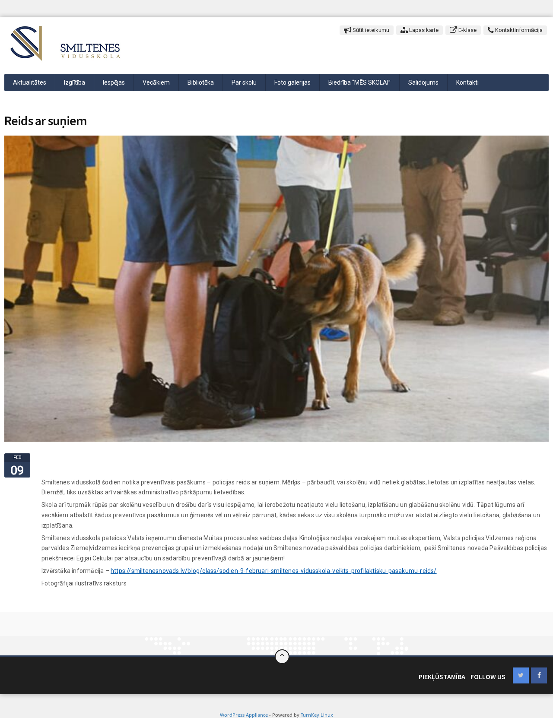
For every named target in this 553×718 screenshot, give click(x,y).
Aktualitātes (29, 82)
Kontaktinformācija (518, 30)
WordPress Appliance (244, 715)
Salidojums (423, 82)
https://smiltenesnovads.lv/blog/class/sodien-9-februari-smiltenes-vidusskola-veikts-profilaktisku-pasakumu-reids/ (274, 570)
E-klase (467, 30)
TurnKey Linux (317, 715)
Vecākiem (156, 82)
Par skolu (244, 82)
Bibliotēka (201, 82)
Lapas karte (423, 30)
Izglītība (74, 82)
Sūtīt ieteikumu (370, 30)
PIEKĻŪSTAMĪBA (442, 676)
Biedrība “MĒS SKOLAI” (359, 82)
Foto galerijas (292, 82)
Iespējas (114, 82)
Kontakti (467, 82)
